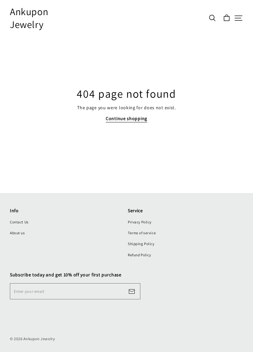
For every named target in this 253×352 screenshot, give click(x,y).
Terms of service (142, 232)
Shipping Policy (141, 243)
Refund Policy (139, 254)
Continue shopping (126, 118)
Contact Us (19, 221)
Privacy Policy (140, 221)
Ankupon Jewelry (29, 18)
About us (17, 232)
